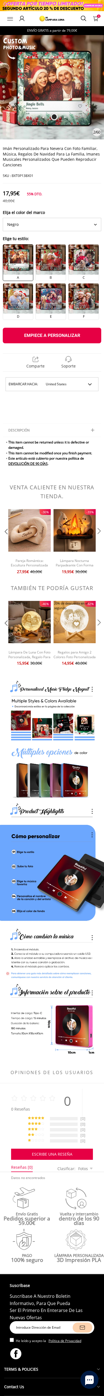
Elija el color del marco (24, 212)
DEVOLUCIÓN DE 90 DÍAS (28, 463)
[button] (5, 542)
